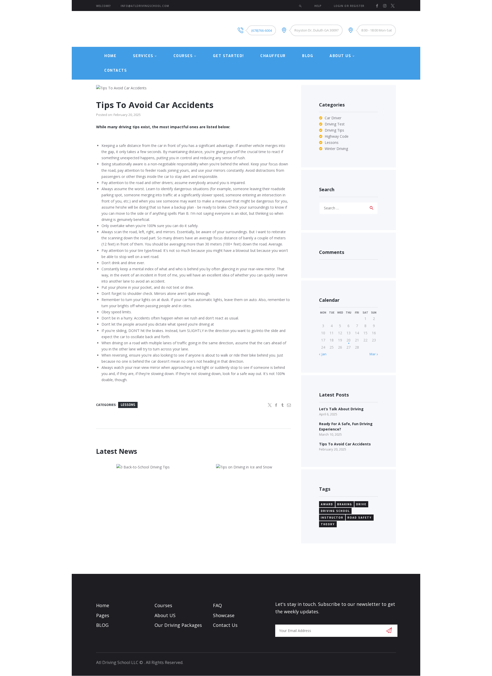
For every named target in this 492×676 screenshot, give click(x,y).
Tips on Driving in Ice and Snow (244, 469)
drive (361, 504)
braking (344, 504)
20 (348, 340)
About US (165, 615)
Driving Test (335, 124)
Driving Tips (334, 130)
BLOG (102, 625)
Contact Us (225, 625)
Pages (102, 615)
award (327, 504)
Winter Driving (336, 148)
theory (328, 524)
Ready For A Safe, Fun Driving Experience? (346, 426)
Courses (163, 605)
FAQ (217, 605)
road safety (359, 517)
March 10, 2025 (330, 434)
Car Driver (333, 117)
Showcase (223, 615)
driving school (335, 511)
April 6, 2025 (328, 414)
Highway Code (336, 136)
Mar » (374, 354)
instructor (332, 517)
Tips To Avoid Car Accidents (345, 444)
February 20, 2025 (127, 114)
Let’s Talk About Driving (341, 408)
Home (102, 605)
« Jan (322, 354)
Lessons (128, 405)
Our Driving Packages (178, 625)
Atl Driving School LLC (117, 662)
